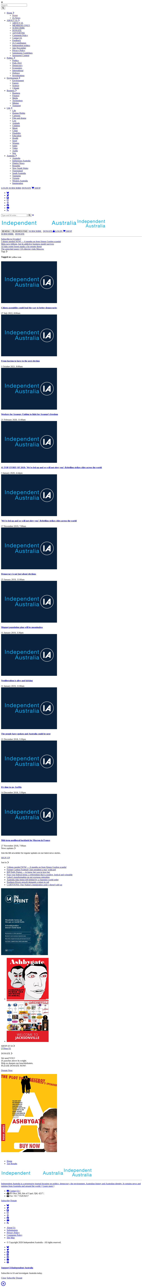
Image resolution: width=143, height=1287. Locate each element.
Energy (15, 83)
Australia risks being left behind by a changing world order (33, 880)
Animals (16, 123)
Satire (14, 146)
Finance (15, 95)
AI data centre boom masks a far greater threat (21, 246)
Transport (16, 105)
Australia (11, 156)
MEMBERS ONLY (21, 25)
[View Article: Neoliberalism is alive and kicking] (29, 675)
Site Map (11, 1237)
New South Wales (20, 168)
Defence (16, 73)
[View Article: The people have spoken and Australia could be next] (29, 728)
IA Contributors (19, 43)
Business (11, 90)
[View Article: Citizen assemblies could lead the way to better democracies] (29, 302)
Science (15, 85)
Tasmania (16, 176)
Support (17, 1268)
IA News (16, 18)
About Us (11, 1227)
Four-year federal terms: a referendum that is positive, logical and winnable (39, 875)
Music (15, 128)
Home (10, 13)
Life (9, 108)
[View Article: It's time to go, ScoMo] (29, 781)
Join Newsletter (19, 48)
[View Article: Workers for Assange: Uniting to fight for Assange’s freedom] (29, 409)
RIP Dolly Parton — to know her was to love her (28, 872)
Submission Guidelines (22, 53)
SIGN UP (5, 858)
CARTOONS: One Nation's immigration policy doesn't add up (34, 885)
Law (14, 120)
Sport (14, 141)
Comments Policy (20, 35)
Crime (15, 130)
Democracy (17, 65)
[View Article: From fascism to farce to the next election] (29, 355)
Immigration (17, 183)
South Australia (19, 173)
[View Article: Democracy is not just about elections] (29, 568)
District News (18, 163)
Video (15, 148)
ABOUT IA (12, 20)
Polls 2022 (17, 63)
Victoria (15, 178)
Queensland (17, 171)
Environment (13, 78)
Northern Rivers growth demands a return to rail (28, 882)
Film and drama (19, 118)
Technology (17, 100)
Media (15, 98)
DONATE (17, 30)
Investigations (18, 75)
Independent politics (21, 45)
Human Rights (18, 113)
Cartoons (16, 115)
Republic (16, 166)
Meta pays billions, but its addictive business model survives (27, 244)
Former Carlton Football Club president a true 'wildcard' (31, 869)
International (17, 70)
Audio (15, 151)
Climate (15, 88)
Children (16, 125)
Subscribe (5, 1200)
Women (15, 143)
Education (16, 135)
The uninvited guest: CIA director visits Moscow (22, 249)
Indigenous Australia (21, 161)
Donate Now (7, 1070)
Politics (10, 58)
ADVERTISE (18, 33)
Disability (16, 133)
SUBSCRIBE (18, 28)
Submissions (12, 1230)
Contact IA (17, 38)
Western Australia (20, 181)
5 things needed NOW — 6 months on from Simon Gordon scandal (31, 241)
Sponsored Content (20, 55)
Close (3, 1278)
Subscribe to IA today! (11, 239)
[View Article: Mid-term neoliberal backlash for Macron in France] (29, 835)
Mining (15, 103)
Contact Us (14, 1191)
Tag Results (12, 1163)
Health (15, 138)
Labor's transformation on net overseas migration (28, 877)
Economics (17, 68)
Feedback (16, 40)
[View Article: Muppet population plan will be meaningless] (29, 622)
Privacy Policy (18, 50)
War (14, 153)
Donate (13, 1200)
